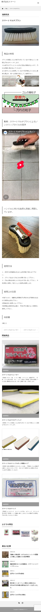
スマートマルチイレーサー (11, 330)
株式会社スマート (23, 609)
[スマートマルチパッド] (25, 533)
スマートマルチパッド (30, 330)
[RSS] (18, 602)
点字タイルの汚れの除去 (17, 594)
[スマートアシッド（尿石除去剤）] (34, 532)
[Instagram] (22, 602)
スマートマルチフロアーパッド (11, 420)
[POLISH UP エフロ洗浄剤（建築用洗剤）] (6, 532)
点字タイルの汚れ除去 (17, 573)
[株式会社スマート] (9, 2)
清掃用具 (5, 15)
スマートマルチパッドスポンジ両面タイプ (15, 463)
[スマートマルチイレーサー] (15, 532)
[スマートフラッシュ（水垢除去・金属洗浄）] (34, 539)
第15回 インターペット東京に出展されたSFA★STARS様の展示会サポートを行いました (24, 585)
